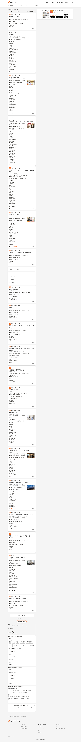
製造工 (10, 307)
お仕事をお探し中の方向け (24, 726)
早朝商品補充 (12, 34)
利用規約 (39, 726)
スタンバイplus (58, 726)
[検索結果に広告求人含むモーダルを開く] (11, 11)
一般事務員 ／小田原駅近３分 (16, 370)
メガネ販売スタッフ (14, 412)
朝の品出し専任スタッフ (15, 77)
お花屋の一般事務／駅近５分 (16, 389)
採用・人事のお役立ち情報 (60, 728)
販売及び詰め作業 (13, 289)
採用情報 (39, 732)
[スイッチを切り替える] (18, 11)
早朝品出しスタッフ (14, 214)
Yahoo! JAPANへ (11, 736)
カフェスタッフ (13, 120)
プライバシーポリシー (41, 728)
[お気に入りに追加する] (33, 28)
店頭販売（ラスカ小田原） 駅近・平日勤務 (20, 252)
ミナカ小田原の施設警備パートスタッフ (19, 482)
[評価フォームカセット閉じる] (34, 705)
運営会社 (39, 730)
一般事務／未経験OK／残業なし (17, 557)
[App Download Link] (52, 17)
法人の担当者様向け (23, 728)
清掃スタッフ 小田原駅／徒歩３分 (17, 598)
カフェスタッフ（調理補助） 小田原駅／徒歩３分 (21, 514)
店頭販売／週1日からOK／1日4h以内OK (19, 450)
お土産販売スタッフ (14, 16)
